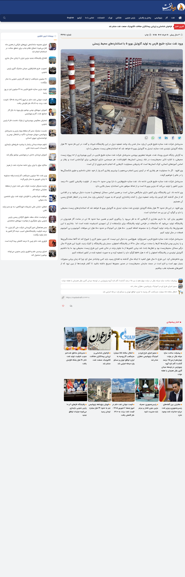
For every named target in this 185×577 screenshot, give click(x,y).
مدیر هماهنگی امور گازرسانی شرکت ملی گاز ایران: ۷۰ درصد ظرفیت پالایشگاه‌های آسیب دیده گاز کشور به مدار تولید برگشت (26, 231)
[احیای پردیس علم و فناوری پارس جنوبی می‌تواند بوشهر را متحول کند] (52, 253)
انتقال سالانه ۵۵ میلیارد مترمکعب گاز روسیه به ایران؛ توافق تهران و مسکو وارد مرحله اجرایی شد (140, 291)
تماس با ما (89, 17)
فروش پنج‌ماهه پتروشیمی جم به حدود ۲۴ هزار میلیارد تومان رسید (99, 408)
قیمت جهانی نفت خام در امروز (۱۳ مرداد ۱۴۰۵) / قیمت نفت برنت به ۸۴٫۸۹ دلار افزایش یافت (25, 101)
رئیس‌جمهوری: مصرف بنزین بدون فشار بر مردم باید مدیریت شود (148, 408)
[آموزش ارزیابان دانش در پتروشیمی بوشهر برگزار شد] (52, 156)
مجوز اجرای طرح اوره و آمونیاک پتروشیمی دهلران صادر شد (153, 286)
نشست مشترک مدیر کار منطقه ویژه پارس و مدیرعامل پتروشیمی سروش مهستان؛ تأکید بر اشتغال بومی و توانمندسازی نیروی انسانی (26, 134)
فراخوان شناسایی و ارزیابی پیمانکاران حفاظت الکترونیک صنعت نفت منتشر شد (100, 358)
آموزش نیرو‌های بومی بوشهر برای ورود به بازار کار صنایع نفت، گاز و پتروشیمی (27, 112)
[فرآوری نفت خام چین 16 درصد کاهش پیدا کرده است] (52, 243)
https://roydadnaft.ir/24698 (75, 297)
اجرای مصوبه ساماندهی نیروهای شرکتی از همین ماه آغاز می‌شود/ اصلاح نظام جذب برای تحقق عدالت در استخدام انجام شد (26, 48)
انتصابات (100, 17)
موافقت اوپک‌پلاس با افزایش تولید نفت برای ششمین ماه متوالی (25, 198)
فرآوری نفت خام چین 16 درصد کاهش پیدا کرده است (26, 241)
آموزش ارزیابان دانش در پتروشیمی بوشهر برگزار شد (27, 154)
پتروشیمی (158, 17)
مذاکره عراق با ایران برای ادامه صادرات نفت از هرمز (27, 165)
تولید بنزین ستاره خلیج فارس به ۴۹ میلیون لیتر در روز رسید (25, 91)
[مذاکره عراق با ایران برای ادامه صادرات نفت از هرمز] (52, 167)
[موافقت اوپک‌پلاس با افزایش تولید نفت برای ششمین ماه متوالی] (52, 198)
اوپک (110, 17)
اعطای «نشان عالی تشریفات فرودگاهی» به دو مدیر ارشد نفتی (25, 208)
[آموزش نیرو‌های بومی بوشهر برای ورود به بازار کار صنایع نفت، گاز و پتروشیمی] (52, 112)
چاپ (147, 34)
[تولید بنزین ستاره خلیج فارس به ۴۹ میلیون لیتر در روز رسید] (52, 91)
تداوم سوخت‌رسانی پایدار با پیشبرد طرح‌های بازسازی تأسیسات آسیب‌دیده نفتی (26, 146)
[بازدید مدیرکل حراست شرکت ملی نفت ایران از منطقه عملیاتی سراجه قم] (52, 188)
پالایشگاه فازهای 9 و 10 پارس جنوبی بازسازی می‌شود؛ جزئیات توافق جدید (77, 410)
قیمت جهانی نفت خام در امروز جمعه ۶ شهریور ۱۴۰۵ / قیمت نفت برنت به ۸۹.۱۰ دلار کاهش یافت (123, 410)
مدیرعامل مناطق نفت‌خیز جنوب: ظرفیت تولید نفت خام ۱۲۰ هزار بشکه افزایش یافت (139, 26)
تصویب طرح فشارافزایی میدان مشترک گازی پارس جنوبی (27, 70)
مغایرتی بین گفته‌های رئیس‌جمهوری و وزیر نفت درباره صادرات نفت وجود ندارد (172, 410)
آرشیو (79, 17)
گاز (167, 17)
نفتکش (119, 17)
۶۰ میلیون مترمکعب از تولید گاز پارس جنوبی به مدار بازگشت (26, 80)
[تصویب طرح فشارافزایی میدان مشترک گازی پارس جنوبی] (52, 70)
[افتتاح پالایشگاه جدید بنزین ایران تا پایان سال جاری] (52, 60)
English (70, 17)
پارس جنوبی (130, 17)
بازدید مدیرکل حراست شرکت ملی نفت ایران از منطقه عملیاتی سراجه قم (26, 188)
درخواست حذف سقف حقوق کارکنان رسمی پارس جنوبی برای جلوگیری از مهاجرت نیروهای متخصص (27, 219)
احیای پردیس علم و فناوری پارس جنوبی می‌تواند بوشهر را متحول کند (27, 253)
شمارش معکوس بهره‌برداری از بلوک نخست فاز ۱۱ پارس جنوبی (25, 122)
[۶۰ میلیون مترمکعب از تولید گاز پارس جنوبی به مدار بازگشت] (52, 81)
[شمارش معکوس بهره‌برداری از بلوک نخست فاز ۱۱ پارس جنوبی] (52, 122)
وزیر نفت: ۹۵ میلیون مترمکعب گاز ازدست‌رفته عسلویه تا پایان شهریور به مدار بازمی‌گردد (25, 177)
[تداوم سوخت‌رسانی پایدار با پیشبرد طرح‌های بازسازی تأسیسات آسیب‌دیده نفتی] (52, 146)
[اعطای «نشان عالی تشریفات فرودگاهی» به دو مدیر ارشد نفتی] (52, 208)
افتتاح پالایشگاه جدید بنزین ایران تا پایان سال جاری (26, 58)
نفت (173, 17)
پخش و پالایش (145, 17)
